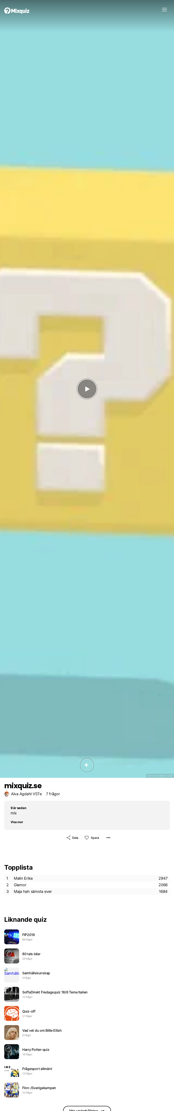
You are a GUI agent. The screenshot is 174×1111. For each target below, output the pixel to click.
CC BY (170, 776)
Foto (149, 776)
